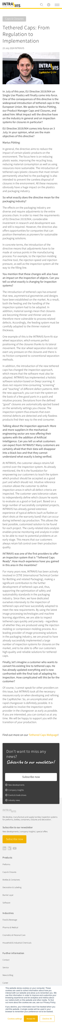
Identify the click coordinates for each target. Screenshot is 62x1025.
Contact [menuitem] (6, 959)
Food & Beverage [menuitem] (10, 919)
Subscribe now (31, 777)
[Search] (41, 4)
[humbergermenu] (57, 5)
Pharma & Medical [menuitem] (10, 927)
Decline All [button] (47, 1018)
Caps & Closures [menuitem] (9, 872)
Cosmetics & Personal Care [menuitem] (14, 935)
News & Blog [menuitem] (8, 975)
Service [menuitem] (6, 967)
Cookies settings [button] (15, 1018)
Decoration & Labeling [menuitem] (12, 887)
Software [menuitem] (6, 902)
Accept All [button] (31, 1018)
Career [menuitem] (5, 982)
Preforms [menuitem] (6, 864)
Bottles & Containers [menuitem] (11, 879)
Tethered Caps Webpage (43, 735)
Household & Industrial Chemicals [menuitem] (17, 942)
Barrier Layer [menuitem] (8, 895)
